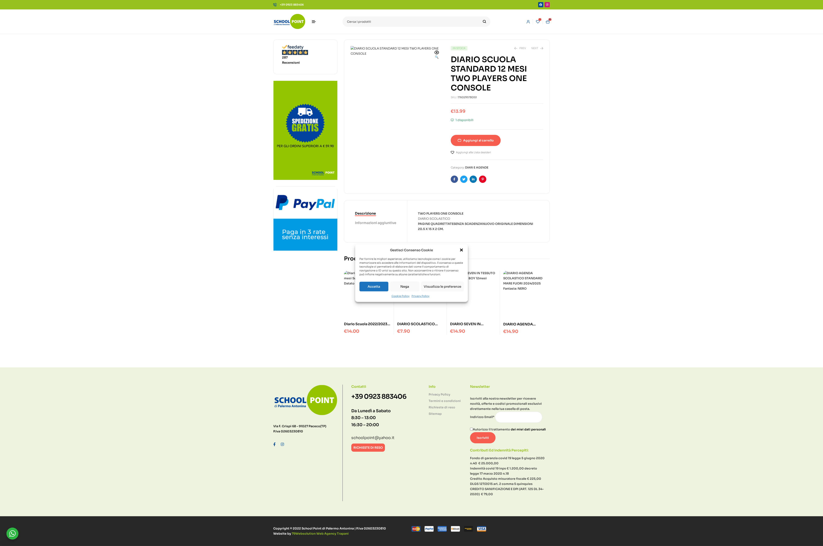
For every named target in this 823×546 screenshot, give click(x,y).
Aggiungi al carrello (478, 140)
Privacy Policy (420, 296)
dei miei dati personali (528, 429)
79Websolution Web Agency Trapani (320, 533)
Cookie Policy (400, 296)
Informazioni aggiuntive (375, 223)
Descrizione (365, 213)
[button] (461, 250)
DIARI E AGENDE (476, 167)
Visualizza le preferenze (442, 286)
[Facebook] (540, 4)
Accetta (374, 286)
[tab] (375, 213)
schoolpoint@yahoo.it (373, 437)
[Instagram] (547, 4)
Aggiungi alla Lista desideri (473, 152)
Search (484, 22)
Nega (404, 286)
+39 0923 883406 (378, 397)
